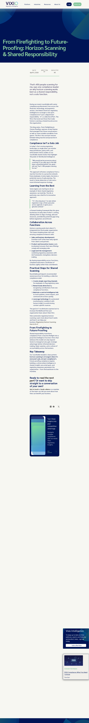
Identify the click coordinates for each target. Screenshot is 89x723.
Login (69, 4)
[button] (27, 4)
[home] (12, 4)
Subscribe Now (77, 645)
